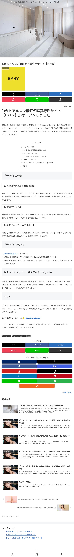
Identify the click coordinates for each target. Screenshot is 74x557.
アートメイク (7, 336)
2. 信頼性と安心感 (30, 153)
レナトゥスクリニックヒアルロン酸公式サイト (24, 538)
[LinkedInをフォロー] (19, 376)
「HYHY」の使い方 (29, 159)
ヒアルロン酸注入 (18, 336)
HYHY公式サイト (11, 254)
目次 (34, 143)
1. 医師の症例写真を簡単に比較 (35, 150)
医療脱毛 (28, 336)
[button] (60, 99)
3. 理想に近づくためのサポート (35, 156)
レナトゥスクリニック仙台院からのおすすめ (37, 163)
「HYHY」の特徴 (28, 147)
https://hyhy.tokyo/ (32, 318)
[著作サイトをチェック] (19, 362)
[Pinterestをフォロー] (54, 376)
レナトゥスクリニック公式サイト (19, 532)
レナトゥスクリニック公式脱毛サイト (21, 535)
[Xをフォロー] (54, 362)
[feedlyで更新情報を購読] (54, 381)
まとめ (24, 166)
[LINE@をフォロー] (19, 381)
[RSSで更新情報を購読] (37, 386)
